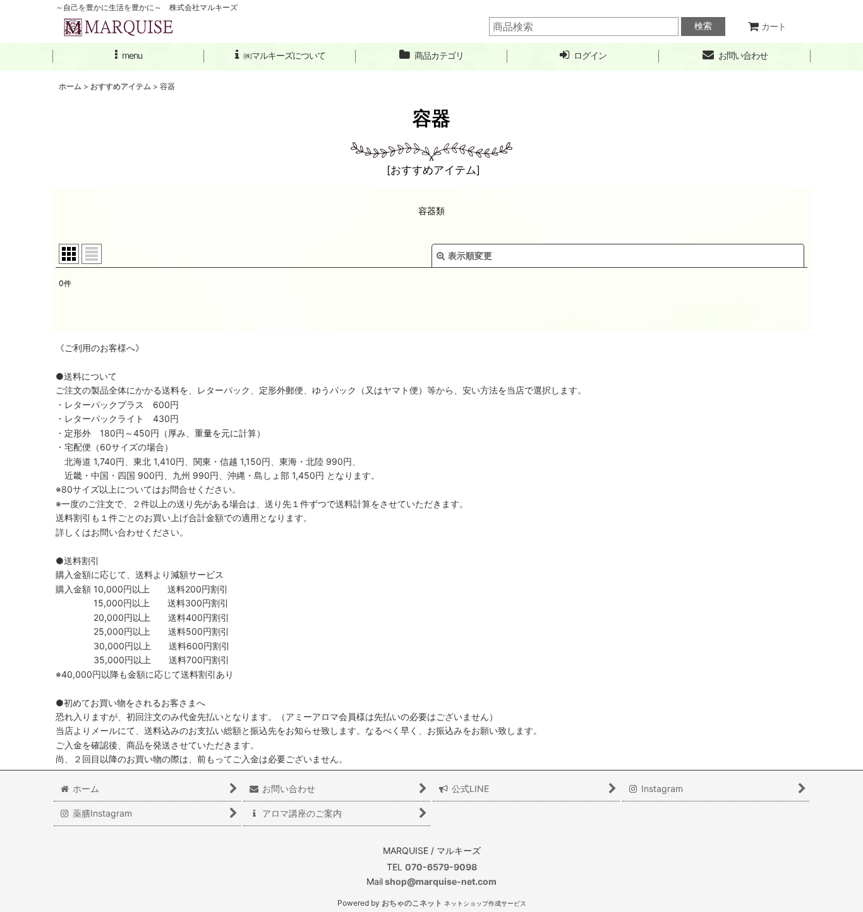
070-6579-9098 (441, 866)
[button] (128, 56)
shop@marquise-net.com (440, 881)
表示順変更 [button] (470, 255)
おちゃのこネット (412, 903)
